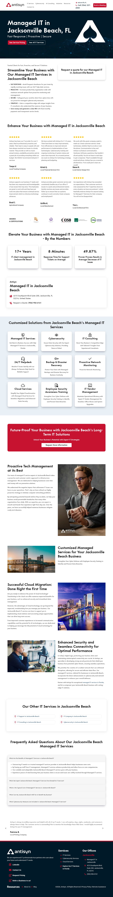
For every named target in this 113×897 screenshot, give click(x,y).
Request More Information (56, 445)
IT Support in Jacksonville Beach (28, 716)
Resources (67, 3)
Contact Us (30, 7)
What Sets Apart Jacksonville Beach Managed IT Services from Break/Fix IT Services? (36, 781)
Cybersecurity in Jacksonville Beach (76, 722)
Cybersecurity (39, 3)
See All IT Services (36, 42)
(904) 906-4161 (34, 303)
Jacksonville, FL (81, 2)
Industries (59, 3)
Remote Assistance (99, 887)
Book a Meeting (100, 5)
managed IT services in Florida (93, 682)
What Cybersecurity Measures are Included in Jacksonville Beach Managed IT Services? (37, 802)
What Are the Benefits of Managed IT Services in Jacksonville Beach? (31, 758)
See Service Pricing (17, 42)
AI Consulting (50, 3)
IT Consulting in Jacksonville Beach (29, 722)
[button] (30, 220)
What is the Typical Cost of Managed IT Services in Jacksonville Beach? (32, 788)
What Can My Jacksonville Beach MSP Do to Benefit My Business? (30, 795)
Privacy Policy (86, 887)
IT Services (30, 3)
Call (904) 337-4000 (83, 6)
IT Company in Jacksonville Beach (75, 716)
